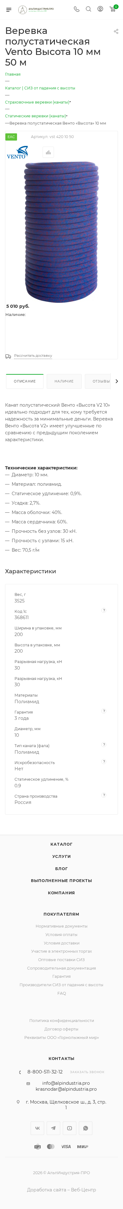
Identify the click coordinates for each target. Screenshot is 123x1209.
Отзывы (101, 381)
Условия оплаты (61, 934)
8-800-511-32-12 (44, 1072)
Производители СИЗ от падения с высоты (61, 984)
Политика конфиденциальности (61, 1020)
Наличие (64, 381)
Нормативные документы (62, 926)
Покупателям (61, 914)
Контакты (61, 1058)
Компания (61, 893)
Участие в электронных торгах (61, 951)
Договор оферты (61, 1029)
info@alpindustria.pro (66, 1083)
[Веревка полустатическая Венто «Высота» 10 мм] (61, 232)
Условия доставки (61, 943)
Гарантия (61, 976)
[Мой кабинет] (100, 10)
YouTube (69, 1128)
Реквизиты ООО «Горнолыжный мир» (61, 1037)
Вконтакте (37, 1128)
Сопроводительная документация (61, 968)
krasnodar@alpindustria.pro (66, 1089)
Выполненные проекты (61, 880)
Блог (61, 868)
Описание (25, 381)
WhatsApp (85, 1128)
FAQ (61, 993)
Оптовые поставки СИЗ (61, 959)
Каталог (61, 844)
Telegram (53, 1128)
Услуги (61, 856)
